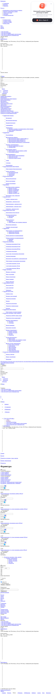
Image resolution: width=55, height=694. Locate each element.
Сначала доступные (5, 480)
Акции (2, 596)
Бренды (2, 598)
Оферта (2, 691)
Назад (7, 419)
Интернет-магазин (5, 592)
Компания (3, 601)
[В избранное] (3, 486)
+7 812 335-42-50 (10, 35)
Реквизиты (5, 5)
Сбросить (8, 584)
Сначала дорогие (4, 478)
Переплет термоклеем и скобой (10, 11)
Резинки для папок (13, 560)
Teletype (2, 619)
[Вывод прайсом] (2, 484)
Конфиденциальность (5, 690)
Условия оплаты (7, 19)
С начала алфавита (5, 472)
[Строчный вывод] (1, 484)
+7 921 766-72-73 (11, 34)
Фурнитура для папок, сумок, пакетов (12, 557)
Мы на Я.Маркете (5, 618)
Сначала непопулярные (6, 474)
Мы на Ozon (3, 616)
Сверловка (5, 14)
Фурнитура (11, 563)
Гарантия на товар (7, 22)
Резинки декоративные (12, 558)
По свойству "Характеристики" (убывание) (10, 483)
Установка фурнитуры (8, 15)
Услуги (2, 597)
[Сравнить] (3, 488)
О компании (6, 3)
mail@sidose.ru (4, 39)
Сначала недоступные (6, 479)
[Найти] (2, 87)
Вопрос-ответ (6, 23)
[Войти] (1, 394)
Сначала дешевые (5, 477)
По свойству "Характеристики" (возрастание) (11, 482)
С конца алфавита (5, 473)
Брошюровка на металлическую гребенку (12, 10)
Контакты (5, 4)
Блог (2, 599)
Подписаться (3, 591)
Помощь (2, 607)
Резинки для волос (13, 559)
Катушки (11, 562)
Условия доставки (7, 21)
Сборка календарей (7, 12)
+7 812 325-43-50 (4, 31)
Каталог (2, 594)
